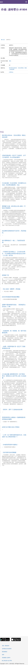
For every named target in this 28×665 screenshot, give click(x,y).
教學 (3, 654)
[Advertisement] (14, 26)
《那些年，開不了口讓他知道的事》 (13, 409)
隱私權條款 (4, 651)
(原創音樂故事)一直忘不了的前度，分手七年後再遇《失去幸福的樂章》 (14, 156)
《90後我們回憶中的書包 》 (10, 444)
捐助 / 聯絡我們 (5, 645)
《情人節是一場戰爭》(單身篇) (11, 289)
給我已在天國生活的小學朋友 (10, 427)
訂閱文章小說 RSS (7, 660)
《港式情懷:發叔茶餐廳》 (9, 452)
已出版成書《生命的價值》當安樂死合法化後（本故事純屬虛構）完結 (14, 184)
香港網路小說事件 (6, 657)
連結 (10, 61)
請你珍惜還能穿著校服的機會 (10, 297)
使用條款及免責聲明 (6, 648)
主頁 (3, 39)
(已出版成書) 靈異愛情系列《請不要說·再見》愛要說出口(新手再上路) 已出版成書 (14, 376)
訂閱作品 (11, 72)
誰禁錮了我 (5, 275)
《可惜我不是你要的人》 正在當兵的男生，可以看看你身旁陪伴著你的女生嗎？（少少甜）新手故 (14, 253)
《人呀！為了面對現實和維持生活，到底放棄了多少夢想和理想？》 (14, 436)
